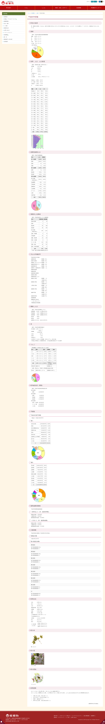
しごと (43, 7)
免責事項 (93, 715)
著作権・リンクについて (59, 717)
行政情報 (78, 7)
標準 (92, 1)
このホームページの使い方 (64, 715)
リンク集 (67, 717)
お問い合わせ (7, 30)
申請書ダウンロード (96, 7)
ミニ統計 (37, 13)
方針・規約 (6, 23)
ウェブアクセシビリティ (77, 715)
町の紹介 (8, 7)
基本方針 (56, 715)
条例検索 (6, 34)
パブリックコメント (8, 32)
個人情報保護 (86, 715)
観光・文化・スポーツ (61, 7)
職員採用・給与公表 (8, 39)
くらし (26, 7)
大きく (95, 1)
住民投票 (6, 41)
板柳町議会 (6, 21)
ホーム (29, 13)
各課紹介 (6, 16)
